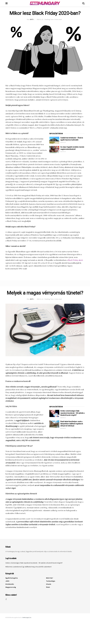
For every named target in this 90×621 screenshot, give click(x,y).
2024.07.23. (63, 142)
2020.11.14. (40, 299)
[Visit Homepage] (45, 3)
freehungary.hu (26, 617)
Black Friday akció (75, 260)
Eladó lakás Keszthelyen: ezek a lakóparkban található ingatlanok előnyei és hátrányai (71, 424)
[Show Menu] (6, 3)
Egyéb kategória (11, 578)
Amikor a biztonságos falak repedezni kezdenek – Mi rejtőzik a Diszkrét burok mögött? (72, 413)
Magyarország (10, 587)
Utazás (48, 584)
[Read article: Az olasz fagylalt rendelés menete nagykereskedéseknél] (54, 149)
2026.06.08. (63, 428)
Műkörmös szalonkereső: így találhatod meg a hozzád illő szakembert (28, 567)
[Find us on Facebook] (6, 599)
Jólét (7, 581)
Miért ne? (49, 578)
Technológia (50, 581)
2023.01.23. (63, 151)
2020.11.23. (40, 19)
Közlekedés (9, 584)
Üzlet (48, 587)
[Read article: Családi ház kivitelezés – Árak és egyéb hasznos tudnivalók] (54, 140)
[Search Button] (83, 3)
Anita (32, 19)
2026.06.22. (63, 417)
